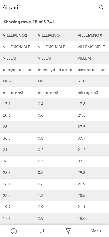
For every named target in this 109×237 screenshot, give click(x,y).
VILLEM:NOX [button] (90, 35)
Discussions (41, 231)
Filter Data (68, 231)
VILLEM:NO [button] (49, 35)
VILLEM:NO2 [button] (15, 35)
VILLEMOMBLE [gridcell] (16, 46)
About (13, 231)
